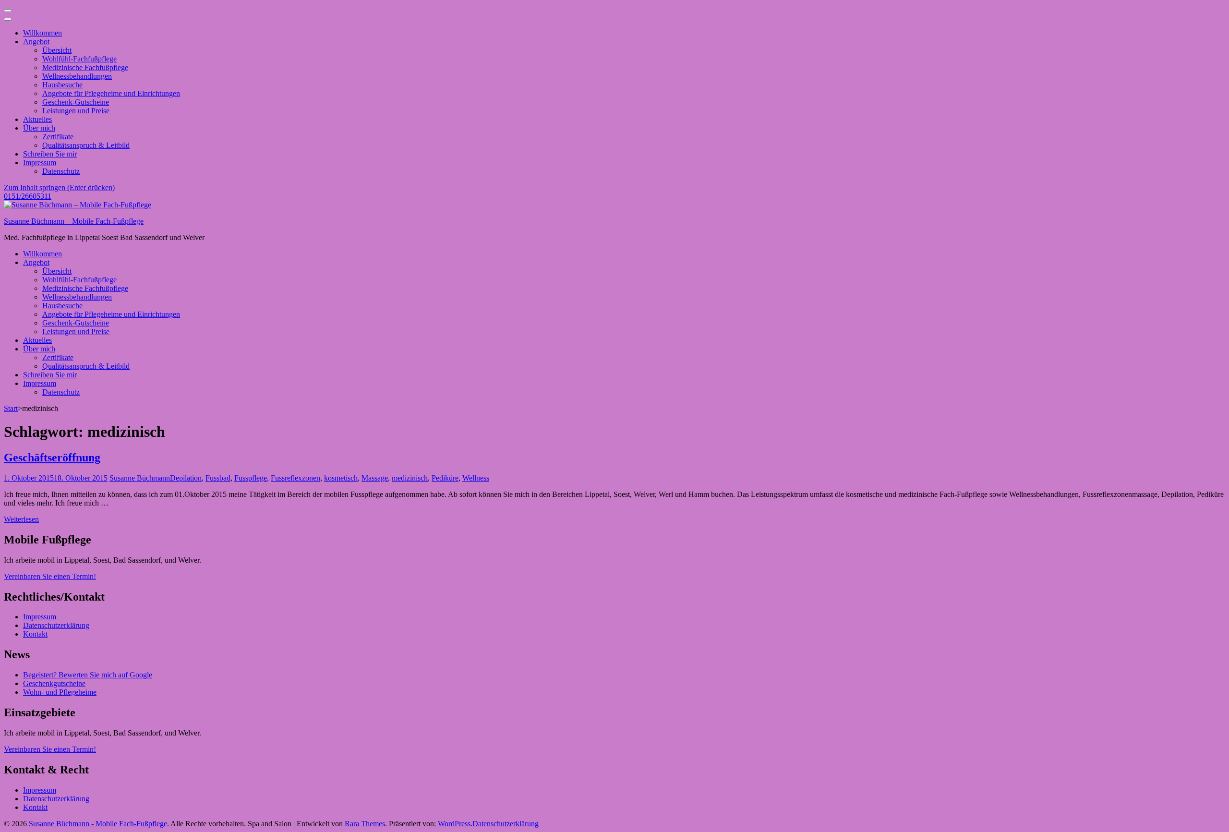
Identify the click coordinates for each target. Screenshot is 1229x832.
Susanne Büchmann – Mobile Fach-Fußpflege (74, 221)
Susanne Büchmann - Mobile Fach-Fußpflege (98, 824)
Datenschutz (61, 171)
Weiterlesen (21, 519)
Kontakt (35, 634)
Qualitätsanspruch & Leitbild (86, 145)
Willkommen (42, 33)
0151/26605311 (27, 196)
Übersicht (57, 50)
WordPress (454, 824)
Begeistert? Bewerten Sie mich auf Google (87, 675)
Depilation (186, 478)
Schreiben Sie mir (50, 154)
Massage (374, 478)
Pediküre (445, 478)
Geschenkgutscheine (54, 683)
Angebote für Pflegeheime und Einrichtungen (111, 93)
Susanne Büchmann (139, 478)
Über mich (39, 128)
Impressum (39, 162)
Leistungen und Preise (75, 111)
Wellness (475, 478)
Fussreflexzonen (295, 478)
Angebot (36, 41)
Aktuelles (37, 119)
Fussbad (217, 478)
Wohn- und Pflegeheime (59, 692)
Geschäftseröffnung (52, 457)
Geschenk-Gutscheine (75, 102)
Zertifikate (57, 137)
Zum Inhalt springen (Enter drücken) (59, 187)
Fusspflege (250, 478)
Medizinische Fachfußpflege (85, 67)
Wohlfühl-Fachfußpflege (79, 59)
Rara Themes (365, 824)
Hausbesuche (62, 85)
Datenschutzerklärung (56, 625)
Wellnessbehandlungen (77, 76)
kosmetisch (341, 478)
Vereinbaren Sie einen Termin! (50, 576)
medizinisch (410, 478)
